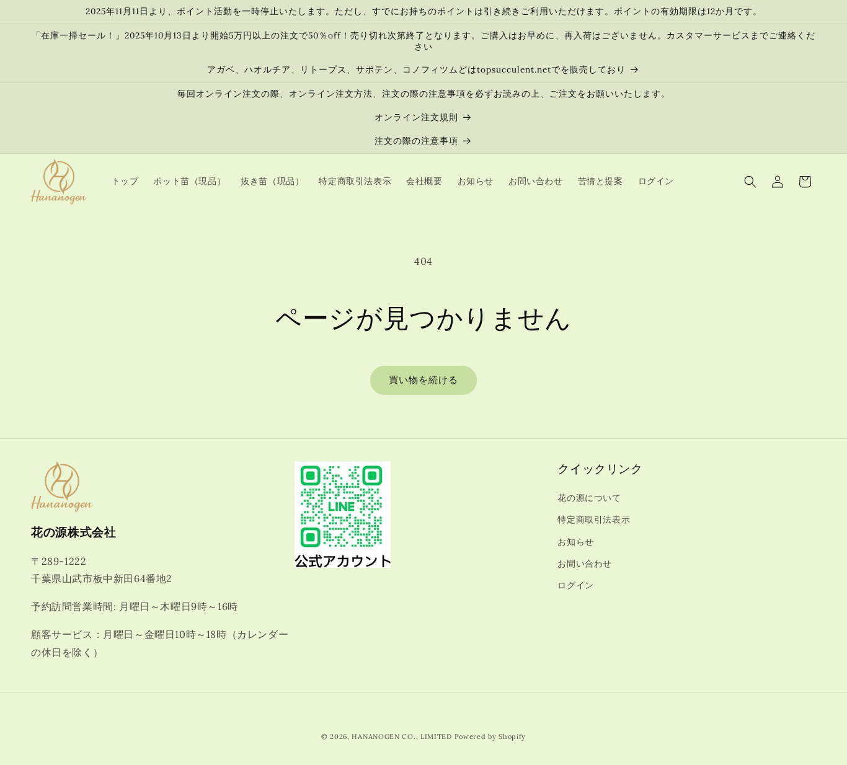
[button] (750, 181)
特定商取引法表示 (593, 519)
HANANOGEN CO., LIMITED (401, 736)
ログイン (575, 585)
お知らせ (575, 541)
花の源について (589, 497)
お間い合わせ (584, 563)
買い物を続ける (423, 380)
